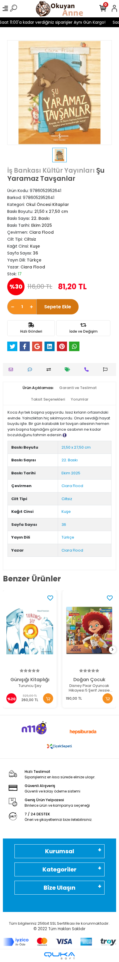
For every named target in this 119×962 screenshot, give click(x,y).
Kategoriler (59, 869)
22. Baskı (70, 460)
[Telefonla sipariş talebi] (88, 369)
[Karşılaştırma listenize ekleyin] (50, 369)
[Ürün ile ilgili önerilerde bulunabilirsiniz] (107, 369)
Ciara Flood (72, 486)
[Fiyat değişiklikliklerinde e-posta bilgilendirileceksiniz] (69, 369)
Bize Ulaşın (59, 888)
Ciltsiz (67, 499)
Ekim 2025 (71, 473)
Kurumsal (59, 851)
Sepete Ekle (57, 306)
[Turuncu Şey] (29, 631)
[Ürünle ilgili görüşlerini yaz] (31, 369)
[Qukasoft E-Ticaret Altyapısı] (59, 955)
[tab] (38, 388)
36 (64, 524)
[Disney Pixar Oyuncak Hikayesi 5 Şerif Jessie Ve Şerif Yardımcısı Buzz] (89, 631)
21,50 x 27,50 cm (76, 447)
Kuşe (66, 511)
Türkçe (68, 537)
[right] (113, 649)
